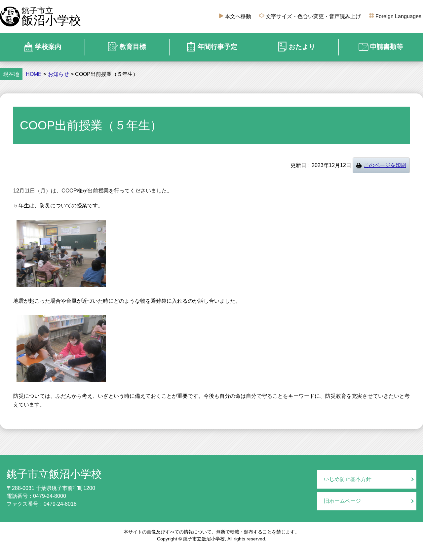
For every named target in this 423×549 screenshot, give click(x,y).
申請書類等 (386, 46)
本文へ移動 (238, 16)
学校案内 (48, 46)
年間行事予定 (217, 46)
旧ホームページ (342, 501)
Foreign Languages (398, 16)
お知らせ (58, 74)
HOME (34, 74)
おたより (302, 46)
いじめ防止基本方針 (347, 479)
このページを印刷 (385, 165)
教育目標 (133, 46)
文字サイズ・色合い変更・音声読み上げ (313, 16)
